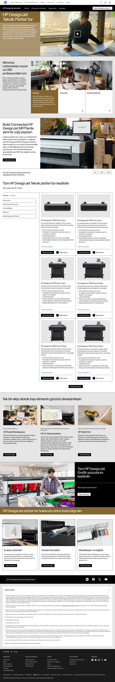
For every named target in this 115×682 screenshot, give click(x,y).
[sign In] (109, 2)
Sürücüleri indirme (52, 659)
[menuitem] (16, 2)
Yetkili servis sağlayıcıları (53, 666)
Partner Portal (73, 661)
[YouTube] (105, 660)
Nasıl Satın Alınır (29, 664)
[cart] (105, 2)
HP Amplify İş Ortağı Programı (76, 659)
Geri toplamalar (7, 674)
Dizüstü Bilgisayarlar (16, 2)
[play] (77, 34)
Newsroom (6, 668)
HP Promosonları (29, 666)
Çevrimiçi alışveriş (30, 659)
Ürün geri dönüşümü (18, 674)
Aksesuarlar (50, 2)
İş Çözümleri (60, 2)
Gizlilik (38, 674)
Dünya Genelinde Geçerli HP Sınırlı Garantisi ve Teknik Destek (89, 674)
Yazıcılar (42, 2)
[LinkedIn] (92, 660)
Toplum (49, 664)
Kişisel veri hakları (56, 674)
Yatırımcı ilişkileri (7, 664)
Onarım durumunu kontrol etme (55, 668)
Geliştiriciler (72, 664)
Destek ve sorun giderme (53, 661)
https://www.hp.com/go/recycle (70, 605)
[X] (102, 660)
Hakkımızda (6, 657)
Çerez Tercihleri (45, 674)
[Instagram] (99, 660)
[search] (101, 2)
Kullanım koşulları (67, 674)
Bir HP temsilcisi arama (31, 661)
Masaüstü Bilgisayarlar (31, 2)
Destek (68, 2)
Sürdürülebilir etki (7, 666)
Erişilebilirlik (28, 674)
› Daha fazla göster (47, 247)
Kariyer (5, 661)
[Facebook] (95, 660)
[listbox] (20, 200)
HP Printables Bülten (8, 670)
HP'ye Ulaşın (6, 659)
